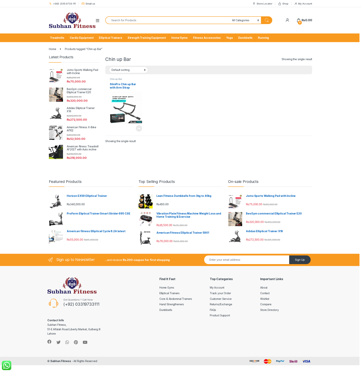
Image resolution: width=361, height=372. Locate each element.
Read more (139, 128)
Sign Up (300, 259)
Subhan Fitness (60, 361)
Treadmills (57, 37)
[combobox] (167, 20)
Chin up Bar (116, 79)
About (263, 287)
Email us (90, 3)
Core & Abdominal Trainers (175, 298)
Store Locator (264, 3)
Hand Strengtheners (171, 304)
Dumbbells (245, 37)
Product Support (220, 315)
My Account (305, 3)
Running (263, 37)
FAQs (213, 309)
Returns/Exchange (221, 304)
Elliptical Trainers (110, 37)
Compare (266, 304)
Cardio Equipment (82, 37)
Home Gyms (179, 37)
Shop (285, 3)
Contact (265, 293)
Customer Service (221, 298)
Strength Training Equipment (147, 37)
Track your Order (220, 293)
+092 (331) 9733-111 (64, 3)
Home (52, 49)
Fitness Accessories (207, 37)
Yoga (229, 37)
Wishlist (264, 298)
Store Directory (269, 309)
